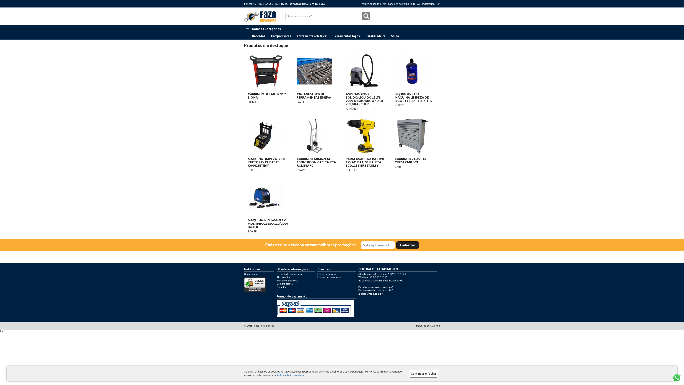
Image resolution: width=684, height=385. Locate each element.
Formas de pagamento (329, 277)
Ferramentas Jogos (346, 36)
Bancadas (258, 36)
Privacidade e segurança (289, 274)
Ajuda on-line (283, 277)
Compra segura (285, 283)
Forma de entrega (326, 274)
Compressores (281, 36)
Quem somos (251, 274)
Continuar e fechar (423, 373)
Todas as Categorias (266, 29)
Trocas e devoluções (287, 280)
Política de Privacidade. (290, 375)
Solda (395, 36)
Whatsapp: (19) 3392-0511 (372, 277)
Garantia (281, 287)
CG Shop (435, 325)
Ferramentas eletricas (312, 36)
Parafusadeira (375, 36)
